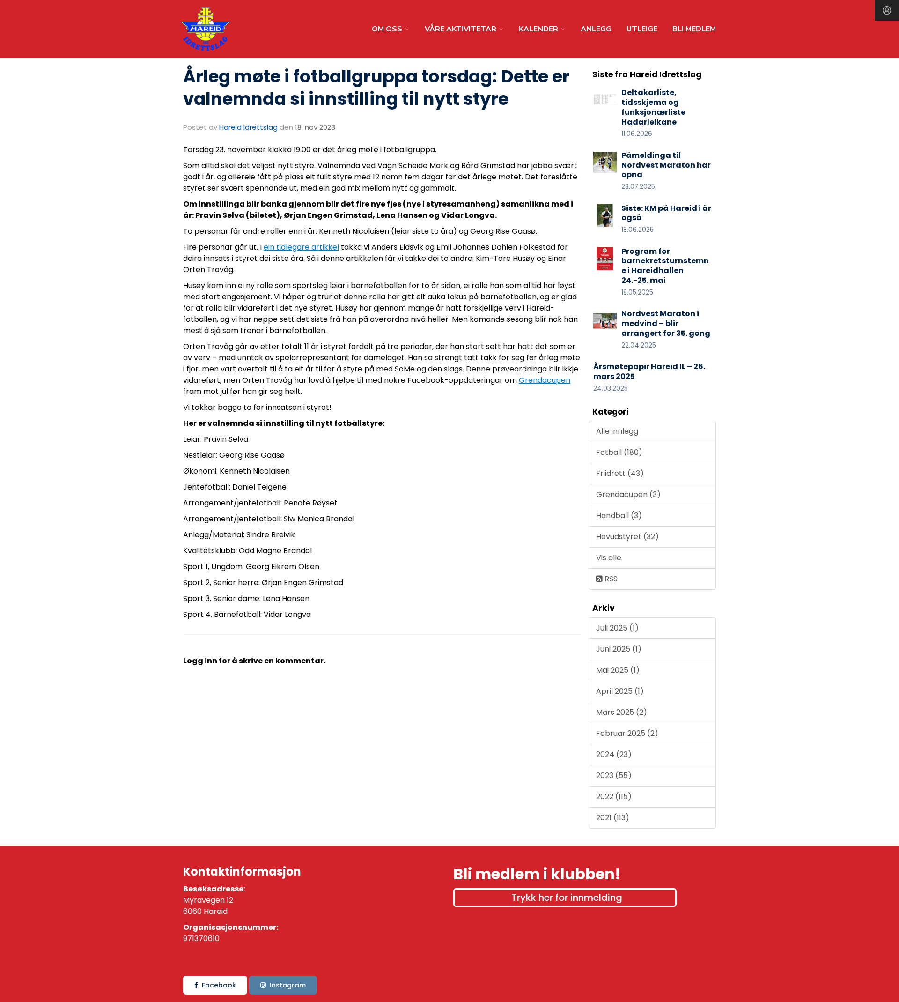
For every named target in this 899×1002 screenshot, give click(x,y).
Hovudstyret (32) (627, 536)
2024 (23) (614, 754)
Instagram (288, 985)
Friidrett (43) (620, 473)
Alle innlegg (617, 431)
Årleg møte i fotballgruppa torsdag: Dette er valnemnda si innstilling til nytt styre (376, 87)
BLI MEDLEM (694, 29)
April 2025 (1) (620, 691)
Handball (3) (619, 515)
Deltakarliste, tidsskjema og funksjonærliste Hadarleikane (653, 107)
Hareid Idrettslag (248, 127)
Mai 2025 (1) (618, 670)
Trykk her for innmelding (566, 897)
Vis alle (608, 557)
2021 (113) (612, 817)
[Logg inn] (886, 10)
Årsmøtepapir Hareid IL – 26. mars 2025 (649, 371)
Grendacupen (544, 380)
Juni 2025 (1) (618, 649)
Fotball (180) (619, 452)
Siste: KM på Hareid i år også (666, 213)
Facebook (219, 985)
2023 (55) (614, 775)
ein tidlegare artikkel (301, 247)
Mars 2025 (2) (621, 712)
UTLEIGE (641, 29)
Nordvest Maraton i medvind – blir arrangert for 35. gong (665, 323)
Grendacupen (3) (628, 494)
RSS (610, 578)
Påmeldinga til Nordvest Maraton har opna (666, 165)
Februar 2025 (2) (627, 733)
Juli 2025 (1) (617, 628)
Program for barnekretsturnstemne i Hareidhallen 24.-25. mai (665, 266)
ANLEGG (596, 29)
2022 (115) (614, 796)
